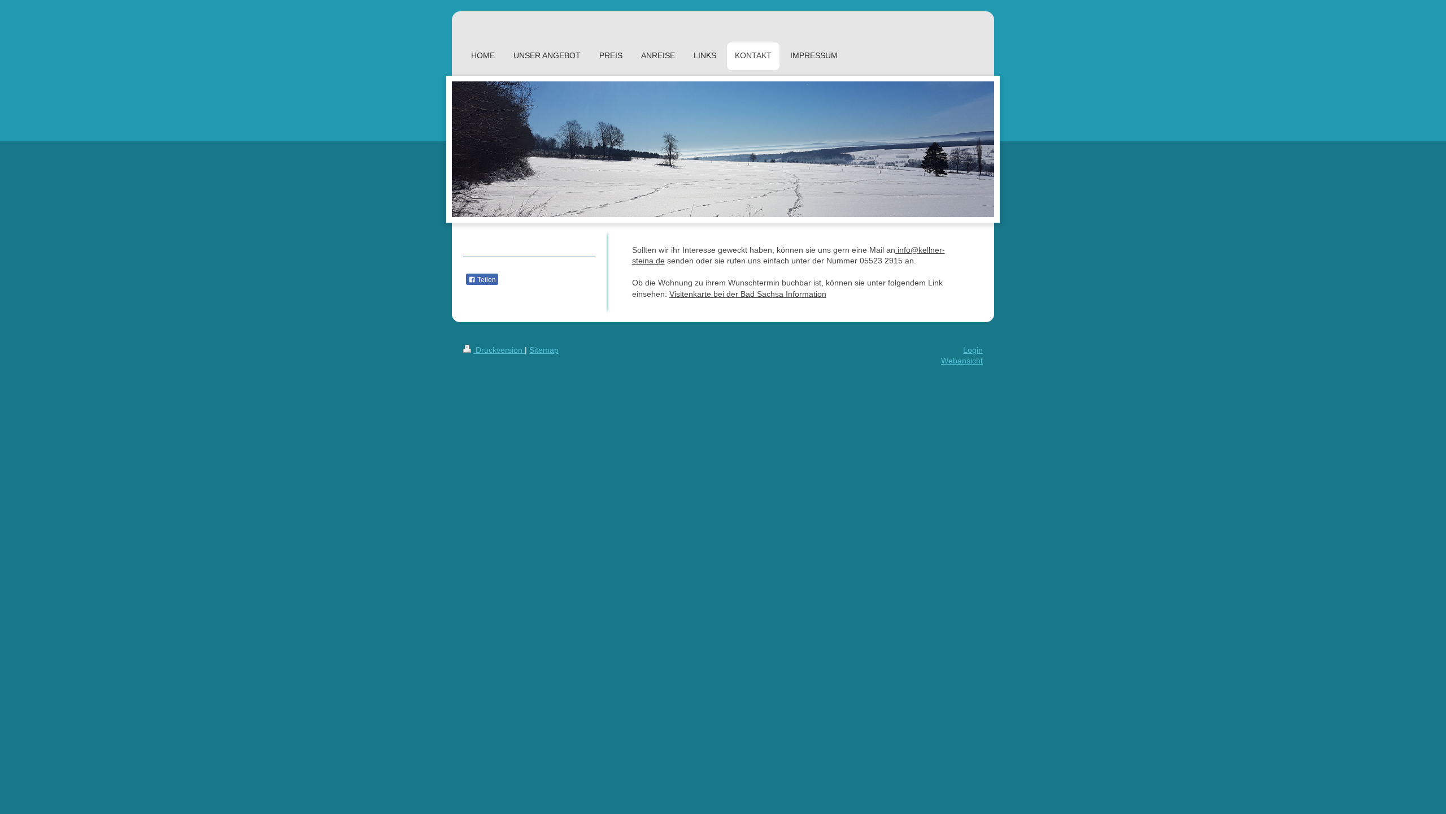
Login (973, 349)
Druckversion (499, 349)
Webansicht (962, 360)
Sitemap (544, 349)
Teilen (486, 280)
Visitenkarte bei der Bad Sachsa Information (747, 293)
